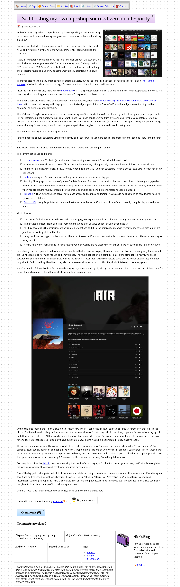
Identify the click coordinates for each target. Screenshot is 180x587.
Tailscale (28, 193)
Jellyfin (28, 177)
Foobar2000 (67, 90)
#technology (93, 558)
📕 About (75, 6)
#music (91, 552)
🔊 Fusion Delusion (103, 6)
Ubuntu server (31, 160)
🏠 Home (21, 6)
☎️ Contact (122, 6)
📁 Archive (62, 6)
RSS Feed (58, 501)
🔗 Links (86, 6)
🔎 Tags (32, 6)
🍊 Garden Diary (46, 6)
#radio (90, 555)
